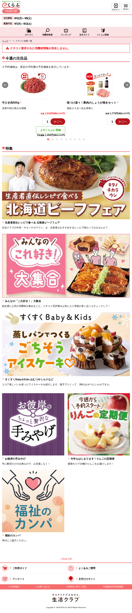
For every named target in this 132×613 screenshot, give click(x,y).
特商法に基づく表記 (77, 586)
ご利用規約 (14, 586)
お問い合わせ (43, 586)
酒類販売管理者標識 (113, 586)
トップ (5, 41)
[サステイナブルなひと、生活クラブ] (66, 600)
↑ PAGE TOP (66, 559)
